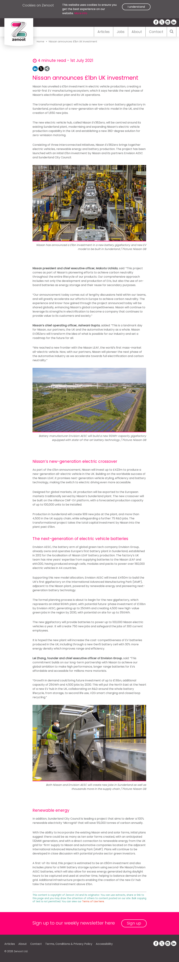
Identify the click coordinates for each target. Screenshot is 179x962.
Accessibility (104, 944)
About (137, 31)
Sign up (134, 923)
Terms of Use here (93, 901)
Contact (156, 31)
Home (40, 41)
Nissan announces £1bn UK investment (73, 41)
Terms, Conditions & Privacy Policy (68, 944)
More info (80, 13)
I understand (136, 7)
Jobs (120, 31)
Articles (104, 31)
